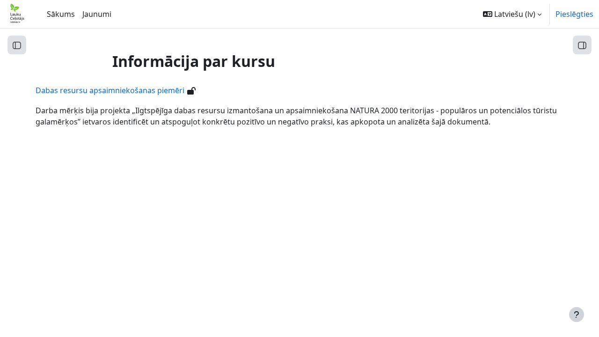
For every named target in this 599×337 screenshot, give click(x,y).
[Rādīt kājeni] (576, 314)
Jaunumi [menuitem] (96, 14)
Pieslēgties (574, 14)
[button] (512, 14)
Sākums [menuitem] (61, 14)
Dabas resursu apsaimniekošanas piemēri (110, 90)
